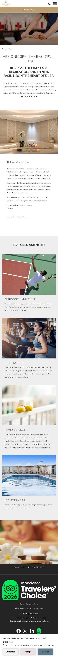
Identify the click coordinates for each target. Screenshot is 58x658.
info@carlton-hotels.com (38, 618)
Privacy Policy (36, 567)
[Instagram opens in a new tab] (25, 631)
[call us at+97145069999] (49, 3)
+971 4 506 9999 (33, 613)
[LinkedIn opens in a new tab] (32, 631)
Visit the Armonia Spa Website (18, 217)
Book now (29, 10)
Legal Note (19, 567)
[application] (29, 646)
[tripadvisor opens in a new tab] (39, 631)
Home (4, 49)
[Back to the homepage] (6, 3)
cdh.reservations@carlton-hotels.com (36, 621)
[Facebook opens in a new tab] (18, 631)
